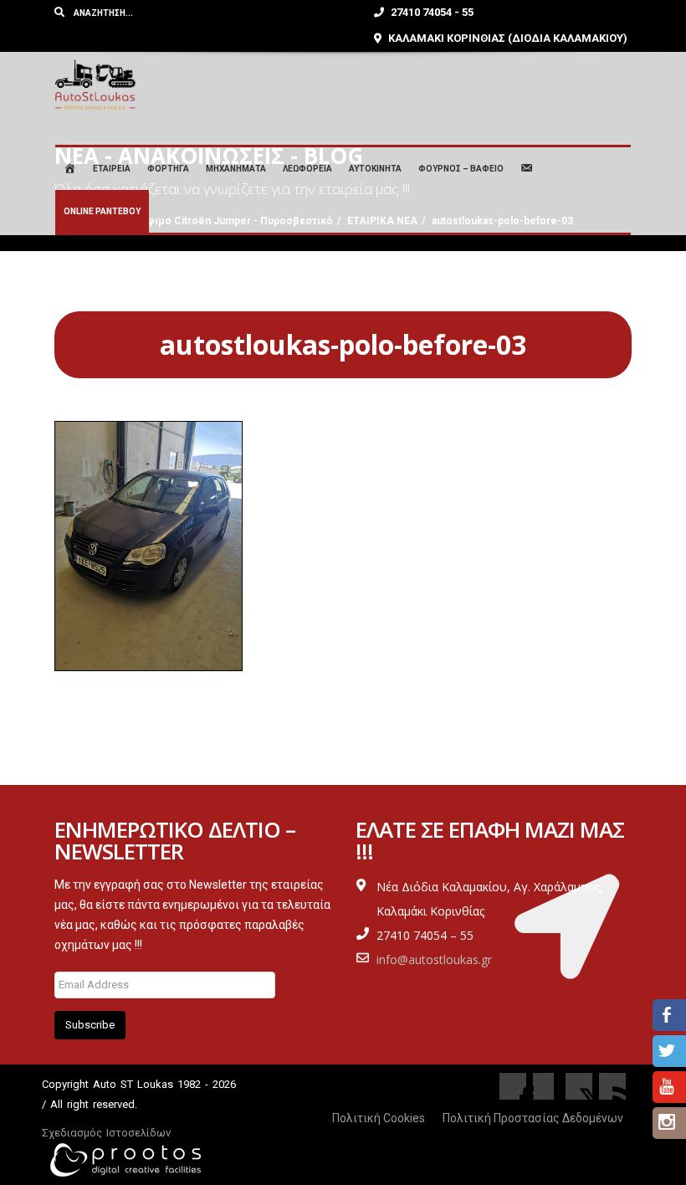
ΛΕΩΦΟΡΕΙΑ (307, 168)
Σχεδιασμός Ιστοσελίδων (106, 1132)
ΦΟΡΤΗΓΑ (168, 168)
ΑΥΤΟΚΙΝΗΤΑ (375, 168)
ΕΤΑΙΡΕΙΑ (112, 168)
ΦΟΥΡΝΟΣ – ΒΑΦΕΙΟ (461, 168)
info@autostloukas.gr (434, 959)
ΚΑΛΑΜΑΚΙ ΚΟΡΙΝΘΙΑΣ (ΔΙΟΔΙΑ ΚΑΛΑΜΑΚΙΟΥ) (506, 38)
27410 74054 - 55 (431, 12)
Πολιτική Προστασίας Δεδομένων (533, 1118)
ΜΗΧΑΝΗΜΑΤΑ (236, 168)
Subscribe (90, 1024)
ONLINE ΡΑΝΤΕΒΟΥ (102, 211)
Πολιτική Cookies (378, 1118)
